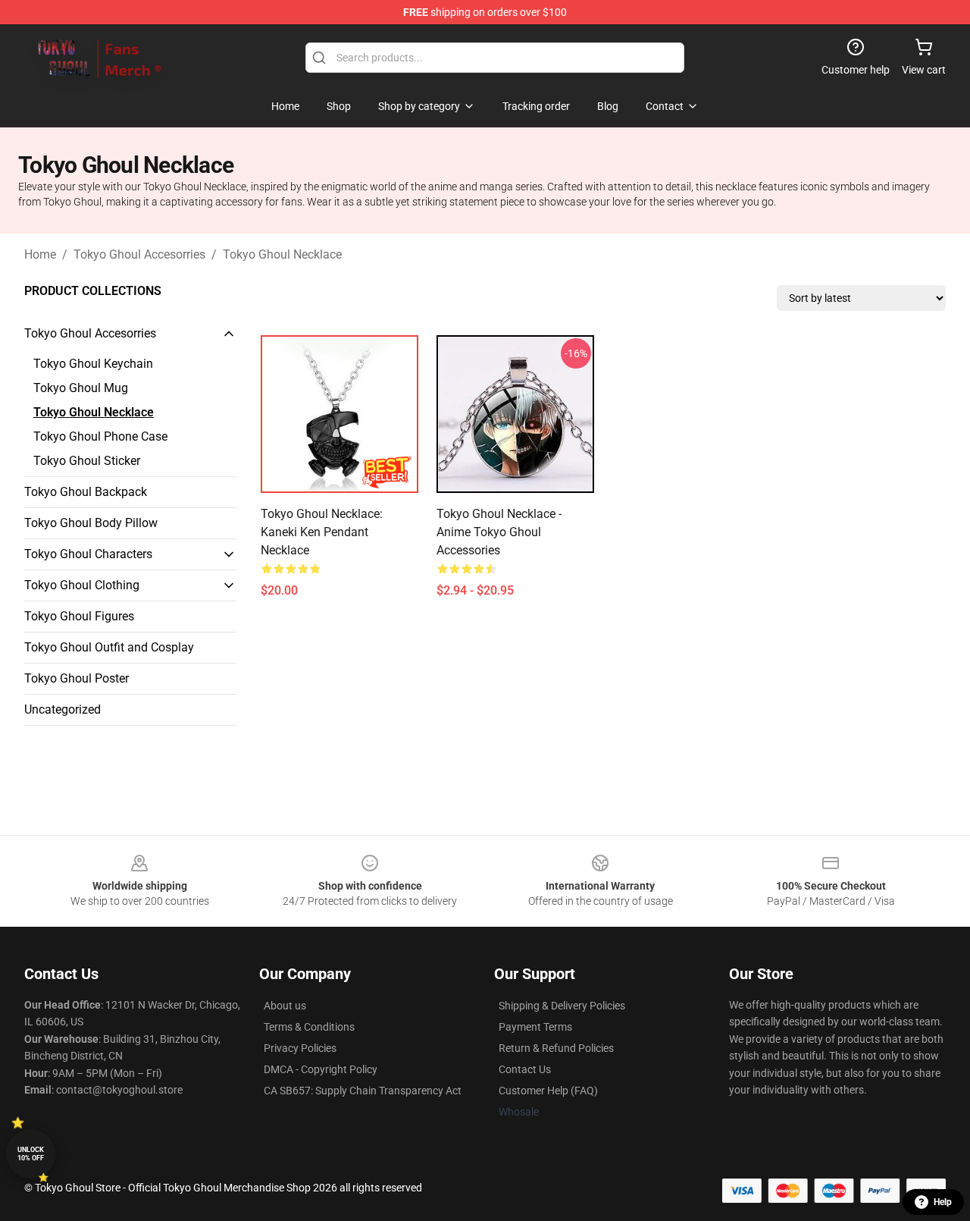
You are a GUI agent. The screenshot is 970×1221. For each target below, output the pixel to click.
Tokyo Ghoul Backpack (85, 492)
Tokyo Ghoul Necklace (282, 254)
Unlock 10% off (30, 1154)
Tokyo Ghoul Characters (88, 554)
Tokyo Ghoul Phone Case (100, 436)
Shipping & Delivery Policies (562, 1006)
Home (40, 254)
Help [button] (943, 1202)
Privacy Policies (300, 1048)
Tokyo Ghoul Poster (76, 678)
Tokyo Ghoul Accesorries (139, 254)
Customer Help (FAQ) (548, 1090)
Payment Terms (535, 1027)
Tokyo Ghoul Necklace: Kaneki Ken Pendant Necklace (322, 532)
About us (285, 1006)
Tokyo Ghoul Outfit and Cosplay (109, 647)
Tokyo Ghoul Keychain (93, 363)
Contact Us (525, 1069)
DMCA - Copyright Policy (320, 1069)
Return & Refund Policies (556, 1048)
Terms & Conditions (309, 1027)
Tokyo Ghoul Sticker (86, 461)
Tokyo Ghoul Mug (80, 388)
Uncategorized (62, 709)
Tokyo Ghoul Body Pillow (91, 523)
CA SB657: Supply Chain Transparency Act (363, 1090)
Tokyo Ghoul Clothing (81, 585)
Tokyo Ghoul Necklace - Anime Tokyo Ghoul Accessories (499, 532)
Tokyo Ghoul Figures (79, 616)
